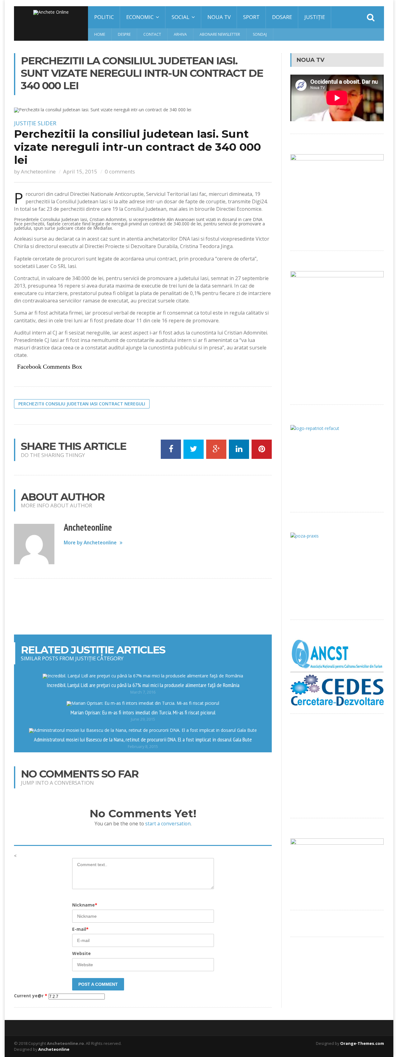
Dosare (282, 17)
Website (81, 953)
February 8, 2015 (143, 746)
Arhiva (180, 34)
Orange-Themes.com (362, 1043)
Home (99, 34)
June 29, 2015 (143, 719)
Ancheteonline (38, 171)
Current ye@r (30, 996)
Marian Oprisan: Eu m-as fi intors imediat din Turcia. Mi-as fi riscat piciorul (143, 712)
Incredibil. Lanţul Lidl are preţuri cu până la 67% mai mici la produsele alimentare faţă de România (143, 685)
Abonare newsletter (220, 34)
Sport (251, 17)
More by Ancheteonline (90, 542)
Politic (104, 17)
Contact (152, 34)
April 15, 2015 (80, 171)
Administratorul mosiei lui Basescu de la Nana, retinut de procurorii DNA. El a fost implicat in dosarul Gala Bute (143, 739)
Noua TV (219, 17)
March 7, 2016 (142, 692)
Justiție (314, 17)
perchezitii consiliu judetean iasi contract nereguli (81, 404)
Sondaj (260, 34)
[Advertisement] (143, 607)
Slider (47, 123)
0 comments (120, 171)
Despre (124, 34)
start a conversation (168, 823)
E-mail (80, 929)
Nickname (84, 905)
